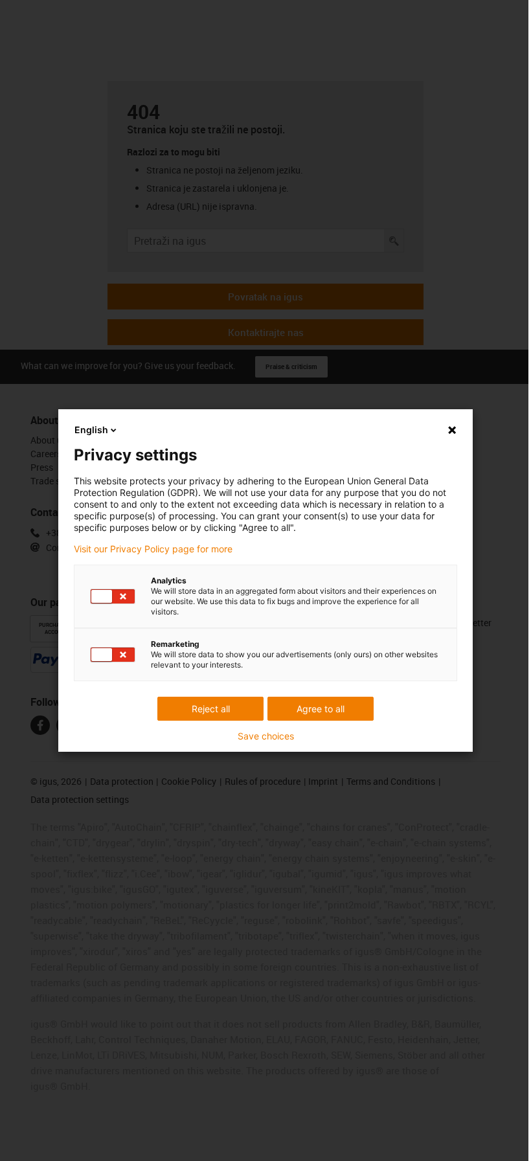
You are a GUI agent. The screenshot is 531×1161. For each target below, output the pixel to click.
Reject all (211, 708)
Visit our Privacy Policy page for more (153, 549)
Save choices (266, 736)
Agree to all (321, 708)
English (91, 429)
